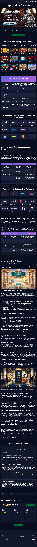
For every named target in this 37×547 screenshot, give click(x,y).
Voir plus (18, 524)
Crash (22, 45)
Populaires (4, 45)
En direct (13, 45)
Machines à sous (31, 45)
